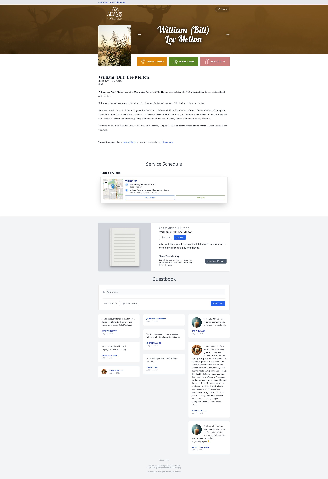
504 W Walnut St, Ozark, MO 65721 (145, 192)
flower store (167, 141)
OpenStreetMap (166, 472)
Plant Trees (201, 198)
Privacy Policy (157, 468)
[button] (113, 186)
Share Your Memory (215, 261)
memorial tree (129, 141)
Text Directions (150, 198)
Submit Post (218, 303)
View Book (165, 237)
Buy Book (180, 237)
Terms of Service (171, 468)
